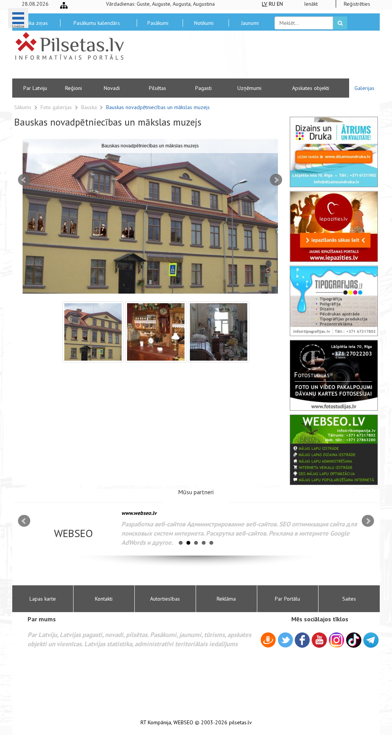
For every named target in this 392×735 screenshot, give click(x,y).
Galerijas (364, 88)
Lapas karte (42, 598)
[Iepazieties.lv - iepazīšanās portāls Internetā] (334, 226)
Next (276, 180)
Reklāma (226, 598)
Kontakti (104, 598)
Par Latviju (35, 88)
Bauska (89, 107)
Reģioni (73, 88)
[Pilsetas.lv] (73, 46)
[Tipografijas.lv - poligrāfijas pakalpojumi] (334, 301)
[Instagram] (336, 640)
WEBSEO (183, 722)
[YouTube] (319, 640)
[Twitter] (285, 641)
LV (264, 3)
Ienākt (311, 3)
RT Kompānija (155, 722)
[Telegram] (371, 640)
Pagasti (203, 88)
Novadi (112, 88)
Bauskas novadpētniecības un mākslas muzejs (158, 107)
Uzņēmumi (249, 88)
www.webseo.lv (139, 513)
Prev (24, 180)
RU (272, 3)
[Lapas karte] (64, 5)
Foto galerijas (57, 107)
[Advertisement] (251, 57)
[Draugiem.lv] (268, 641)
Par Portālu (287, 598)
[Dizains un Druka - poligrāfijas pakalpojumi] (334, 152)
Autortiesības (165, 598)
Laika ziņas (35, 23)
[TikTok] (353, 640)
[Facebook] (302, 641)
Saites (349, 598)
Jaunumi (250, 23)
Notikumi (204, 23)
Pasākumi (157, 23)
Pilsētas (157, 88)
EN (280, 3)
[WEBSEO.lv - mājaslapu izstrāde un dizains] (334, 450)
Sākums (22, 107)
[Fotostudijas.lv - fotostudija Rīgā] (334, 375)
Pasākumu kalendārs (97, 23)
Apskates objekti (310, 88)
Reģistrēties (357, 3)
